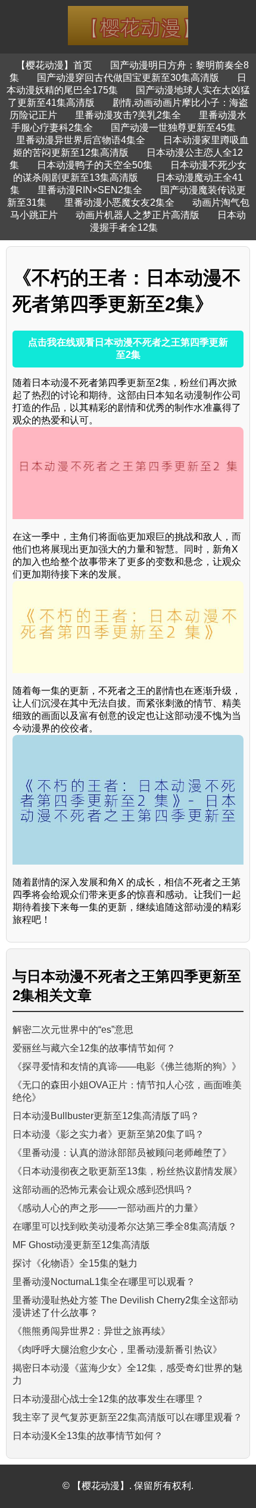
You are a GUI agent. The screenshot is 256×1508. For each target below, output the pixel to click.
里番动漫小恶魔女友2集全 (119, 202)
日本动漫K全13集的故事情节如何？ (88, 1436)
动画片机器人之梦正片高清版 (137, 215)
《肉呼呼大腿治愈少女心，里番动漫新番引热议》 (117, 1349)
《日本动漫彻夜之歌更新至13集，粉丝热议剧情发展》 (127, 1171)
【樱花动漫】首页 (54, 65)
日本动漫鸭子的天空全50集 (94, 165)
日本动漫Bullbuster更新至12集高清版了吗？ (106, 1116)
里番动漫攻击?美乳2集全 (128, 115)
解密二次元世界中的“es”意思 (73, 1030)
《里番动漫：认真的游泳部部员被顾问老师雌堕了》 (122, 1153)
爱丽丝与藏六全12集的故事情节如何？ (94, 1048)
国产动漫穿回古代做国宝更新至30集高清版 (128, 78)
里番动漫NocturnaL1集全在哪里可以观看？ (104, 1282)
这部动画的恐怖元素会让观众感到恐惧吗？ (103, 1190)
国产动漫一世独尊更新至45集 (173, 127)
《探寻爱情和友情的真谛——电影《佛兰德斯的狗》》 (127, 1066)
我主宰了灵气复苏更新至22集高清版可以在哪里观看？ (127, 1417)
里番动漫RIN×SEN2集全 (90, 190)
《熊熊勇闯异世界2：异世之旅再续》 (91, 1331)
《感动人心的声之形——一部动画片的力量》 (108, 1208)
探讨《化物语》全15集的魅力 (75, 1263)
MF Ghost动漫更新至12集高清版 (81, 1245)
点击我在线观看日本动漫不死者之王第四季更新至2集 (128, 348)
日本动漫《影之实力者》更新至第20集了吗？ (108, 1134)
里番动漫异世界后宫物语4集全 (80, 140)
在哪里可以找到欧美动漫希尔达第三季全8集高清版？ (125, 1226)
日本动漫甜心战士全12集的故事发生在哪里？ (108, 1399)
